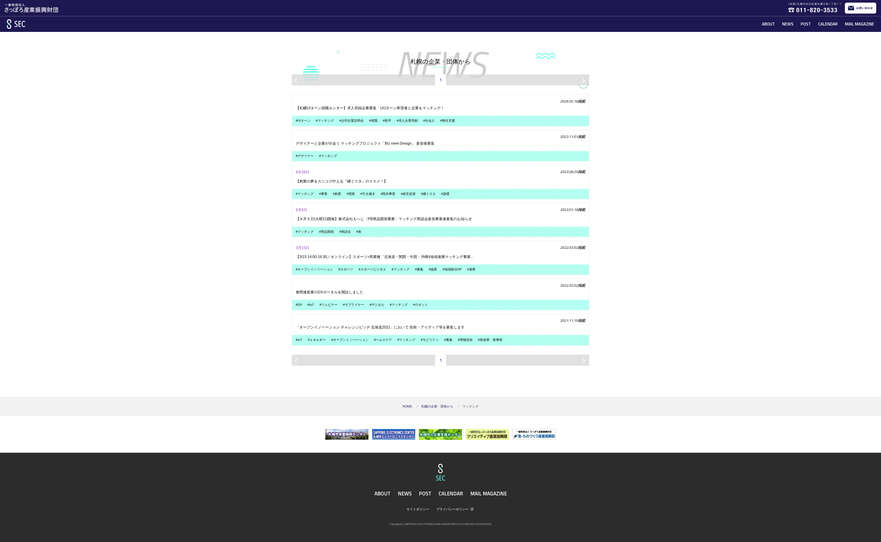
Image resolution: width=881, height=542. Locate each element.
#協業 (433, 269)
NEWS (787, 24)
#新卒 (387, 120)
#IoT (310, 304)
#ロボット (420, 304)
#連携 (471, 269)
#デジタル (377, 304)
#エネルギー (317, 340)
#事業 (323, 194)
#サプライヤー (353, 304)
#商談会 (345, 231)
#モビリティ (430, 340)
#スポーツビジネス (372, 269)
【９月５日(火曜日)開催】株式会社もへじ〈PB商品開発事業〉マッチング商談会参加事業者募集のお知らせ (384, 219)
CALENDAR (828, 24)
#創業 (337, 194)
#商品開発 (326, 231)
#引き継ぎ (367, 194)
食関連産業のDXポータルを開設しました (331, 292)
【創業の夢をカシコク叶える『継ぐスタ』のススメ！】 (342, 181)
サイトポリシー (418, 509)
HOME (407, 406)
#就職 (373, 120)
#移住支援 (447, 120)
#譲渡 (445, 194)
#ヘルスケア (383, 340)
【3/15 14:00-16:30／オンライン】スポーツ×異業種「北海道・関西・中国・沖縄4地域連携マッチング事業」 (385, 257)
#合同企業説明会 (351, 120)
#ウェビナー (328, 304)
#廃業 (351, 194)
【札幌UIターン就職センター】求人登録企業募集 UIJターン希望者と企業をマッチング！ (370, 108)
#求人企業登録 (407, 120)
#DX (299, 304)
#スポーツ (345, 269)
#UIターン (303, 120)
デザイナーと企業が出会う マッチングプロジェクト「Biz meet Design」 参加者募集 (365, 143)
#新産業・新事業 (490, 340)
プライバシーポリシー (452, 509)
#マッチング (325, 120)
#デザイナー (305, 156)
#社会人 (429, 120)
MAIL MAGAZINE (859, 24)
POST (806, 24)
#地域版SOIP (452, 269)
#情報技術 (465, 340)
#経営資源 (408, 194)
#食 (358, 231)
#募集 (419, 269)
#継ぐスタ (428, 194)
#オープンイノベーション (314, 269)
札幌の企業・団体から (437, 406)
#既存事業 (388, 194)
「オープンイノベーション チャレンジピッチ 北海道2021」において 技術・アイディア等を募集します (380, 327)
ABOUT (768, 24)
